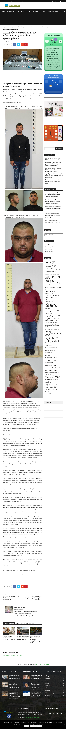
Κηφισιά (43, 11)
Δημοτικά (19, 634)
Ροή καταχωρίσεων (50, 247)
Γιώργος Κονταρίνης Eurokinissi (53, 288)
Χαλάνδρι (33, 19)
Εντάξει (26, 726)
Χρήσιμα (48, 22)
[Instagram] (55, 1)
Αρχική (4, 27)
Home (3, 11)
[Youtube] (63, 1)
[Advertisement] (23, 76)
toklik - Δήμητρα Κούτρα (51, 265)
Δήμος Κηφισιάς (52, 316)
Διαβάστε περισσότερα (36, 726)
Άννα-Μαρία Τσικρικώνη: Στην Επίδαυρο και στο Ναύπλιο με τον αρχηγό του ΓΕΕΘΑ (12, 598)
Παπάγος (32, 15)
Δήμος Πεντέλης (51, 322)
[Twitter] (60, 1)
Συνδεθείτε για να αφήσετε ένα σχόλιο (12, 655)
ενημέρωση (56, 379)
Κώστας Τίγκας (50, 350)
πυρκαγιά (48, 393)
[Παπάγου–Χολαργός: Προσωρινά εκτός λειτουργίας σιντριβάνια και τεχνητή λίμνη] (36, 631)
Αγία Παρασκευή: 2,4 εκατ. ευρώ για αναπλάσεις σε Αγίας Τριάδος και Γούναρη (54, 175)
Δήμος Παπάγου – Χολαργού (52, 319)
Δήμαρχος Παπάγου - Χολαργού (50, 300)
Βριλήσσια (20, 11)
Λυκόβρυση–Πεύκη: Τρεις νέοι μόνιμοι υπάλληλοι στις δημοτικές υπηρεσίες (53, 164)
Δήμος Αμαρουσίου (52, 311)
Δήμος (47, 308)
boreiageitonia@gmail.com (32, 717)
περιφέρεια (51, 387)
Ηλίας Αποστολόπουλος (53, 333)
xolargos (57, 269)
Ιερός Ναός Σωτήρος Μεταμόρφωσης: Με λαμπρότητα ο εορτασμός (33, 598)
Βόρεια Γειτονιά (52, 281)
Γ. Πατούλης (49, 285)
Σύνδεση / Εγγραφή (21, 1)
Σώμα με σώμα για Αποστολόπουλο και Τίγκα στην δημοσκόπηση (52, 194)
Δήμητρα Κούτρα (9, 41)
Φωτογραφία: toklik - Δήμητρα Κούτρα (52, 371)
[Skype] (27, 616)
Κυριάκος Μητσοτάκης (51, 347)
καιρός (48, 382)
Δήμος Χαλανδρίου (52, 326)
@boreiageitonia (42, 664)
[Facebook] (52, 1)
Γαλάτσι (28, 11)
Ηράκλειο (35, 11)
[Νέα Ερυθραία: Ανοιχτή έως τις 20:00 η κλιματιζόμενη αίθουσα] (5, 677)
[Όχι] (64, 725)
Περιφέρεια (41, 19)
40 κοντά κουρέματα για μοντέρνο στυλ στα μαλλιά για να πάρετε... (36, 677)
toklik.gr (49, 269)
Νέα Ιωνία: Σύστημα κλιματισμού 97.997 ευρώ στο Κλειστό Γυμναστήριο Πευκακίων (53, 169)
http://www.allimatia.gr (18, 609)
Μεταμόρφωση (15, 15)
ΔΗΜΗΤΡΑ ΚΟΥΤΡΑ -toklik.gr (51, 292)
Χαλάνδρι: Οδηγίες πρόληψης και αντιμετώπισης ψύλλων (9, 638)
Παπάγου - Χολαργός (50, 365)
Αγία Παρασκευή (10, 11)
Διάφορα (41, 22)
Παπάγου (49, 363)
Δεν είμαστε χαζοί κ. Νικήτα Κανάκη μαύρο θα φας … (53, 208)
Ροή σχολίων (48, 249)
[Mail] (58, 1)
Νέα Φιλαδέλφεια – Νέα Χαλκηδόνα (46, 15)
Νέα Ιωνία (24, 15)
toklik (51, 262)
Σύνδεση (47, 244)
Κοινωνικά (16, 27)
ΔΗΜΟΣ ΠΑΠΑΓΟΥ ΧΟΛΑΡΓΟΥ (52, 296)
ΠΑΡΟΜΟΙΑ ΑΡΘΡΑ (9, 623)
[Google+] (18, 616)
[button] (64, 11)
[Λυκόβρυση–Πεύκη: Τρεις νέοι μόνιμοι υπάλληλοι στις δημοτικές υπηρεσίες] (5, 684)
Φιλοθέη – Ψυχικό (15, 19)
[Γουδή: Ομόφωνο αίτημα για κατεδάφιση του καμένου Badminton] (23, 631)
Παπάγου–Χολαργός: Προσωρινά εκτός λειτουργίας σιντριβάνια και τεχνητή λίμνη (36, 639)
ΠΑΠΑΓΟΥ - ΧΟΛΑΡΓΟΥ (51, 357)
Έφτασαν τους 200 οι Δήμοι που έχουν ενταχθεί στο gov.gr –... (36, 694)
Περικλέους (56, 368)
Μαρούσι (5, 15)
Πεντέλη (5, 19)
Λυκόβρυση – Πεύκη (53, 11)
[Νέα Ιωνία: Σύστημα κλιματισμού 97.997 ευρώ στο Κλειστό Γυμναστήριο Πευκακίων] (5, 693)
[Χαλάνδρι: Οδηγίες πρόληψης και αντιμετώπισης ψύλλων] (9, 631)
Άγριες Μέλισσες (51, 271)
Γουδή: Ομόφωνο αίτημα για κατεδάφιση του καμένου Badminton (23, 638)
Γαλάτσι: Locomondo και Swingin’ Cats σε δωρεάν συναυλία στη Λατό (53, 181)
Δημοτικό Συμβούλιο (52, 329)
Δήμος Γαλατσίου (50, 313)
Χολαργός (25, 19)
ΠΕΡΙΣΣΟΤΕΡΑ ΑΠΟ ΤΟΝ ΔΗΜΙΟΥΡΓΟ (25, 623)
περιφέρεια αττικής (52, 390)
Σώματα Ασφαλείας (51, 19)
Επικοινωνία (56, 22)
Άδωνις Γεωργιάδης (52, 274)
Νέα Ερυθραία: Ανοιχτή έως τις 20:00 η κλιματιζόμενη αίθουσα (53, 158)
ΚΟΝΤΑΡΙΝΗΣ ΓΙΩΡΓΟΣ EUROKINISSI (52, 340)
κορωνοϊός (51, 384)
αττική (48, 379)
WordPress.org (49, 251)
